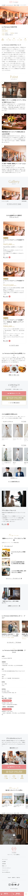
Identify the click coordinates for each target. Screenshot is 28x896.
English (9, 877)
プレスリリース (5, 870)
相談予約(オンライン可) (15, 393)
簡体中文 (18, 877)
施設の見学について (14, 747)
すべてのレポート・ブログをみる (14, 642)
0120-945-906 (7, 700)
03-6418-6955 (7, 709)
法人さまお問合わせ (6, 872)
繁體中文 (14, 877)
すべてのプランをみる (14, 345)
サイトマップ (4, 859)
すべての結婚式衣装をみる (14, 481)
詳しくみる (4, 524)
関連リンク (4, 865)
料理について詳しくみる (14, 374)
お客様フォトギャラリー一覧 (14, 605)
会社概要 (4, 861)
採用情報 (4, 863)
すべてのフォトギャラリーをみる (14, 204)
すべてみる (23, 421)
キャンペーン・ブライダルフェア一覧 (14, 578)
